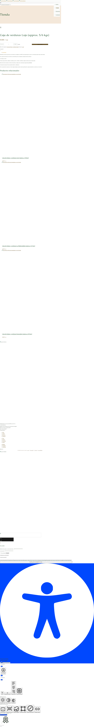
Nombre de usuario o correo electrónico (7, 548)
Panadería (4, 445)
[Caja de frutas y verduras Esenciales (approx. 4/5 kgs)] (31, 291)
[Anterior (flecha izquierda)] (0, 726)
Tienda (3, 433)
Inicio (3, 432)
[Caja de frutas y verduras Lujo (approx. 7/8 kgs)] (31, 114)
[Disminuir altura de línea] (2, 679)
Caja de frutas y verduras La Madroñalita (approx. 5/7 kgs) (18, 246)
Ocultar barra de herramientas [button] (5, 662)
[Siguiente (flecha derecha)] (1, 726)
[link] (10, 4)
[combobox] (36, 561)
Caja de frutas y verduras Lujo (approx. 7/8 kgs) (15, 158)
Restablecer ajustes (3, 714)
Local (23, 46)
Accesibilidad (40, 450)
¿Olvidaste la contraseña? (4, 555)
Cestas (3, 442)
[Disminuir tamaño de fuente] (2, 666)
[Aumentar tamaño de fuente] (2, 662)
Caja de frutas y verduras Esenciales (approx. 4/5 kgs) (17, 334)
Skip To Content (3, 713)
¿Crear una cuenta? (3, 557)
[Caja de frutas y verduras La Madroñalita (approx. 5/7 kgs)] (31, 202)
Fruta (3, 438)
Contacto (3, 436)
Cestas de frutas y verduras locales (13, 46)
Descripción (4, 52)
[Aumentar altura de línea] (2, 675)
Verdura (3, 439)
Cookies (35, 450)
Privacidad (31, 450)
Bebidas (3, 444)
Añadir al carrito (39, 44)
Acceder (7, 553)
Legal (28, 450)
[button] (72, 562)
